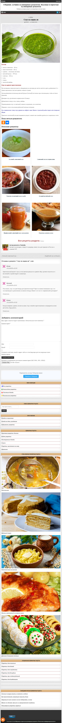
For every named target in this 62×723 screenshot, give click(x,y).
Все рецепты (7, 386)
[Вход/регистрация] (57, 12)
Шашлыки (5, 449)
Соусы (31, 17)
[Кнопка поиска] (60, 12)
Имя (3, 344)
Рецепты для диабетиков (10, 679)
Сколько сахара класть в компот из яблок (15, 694)
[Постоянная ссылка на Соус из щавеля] (31, 43)
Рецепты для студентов (9, 669)
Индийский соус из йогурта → (53, 256)
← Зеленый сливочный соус (8, 256)
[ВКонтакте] (7, 122)
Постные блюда (8, 392)
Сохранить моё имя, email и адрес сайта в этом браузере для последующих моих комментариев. (26, 353)
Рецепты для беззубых (9, 673)
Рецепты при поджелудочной (11, 676)
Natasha (27, 22)
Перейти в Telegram (31, 376)
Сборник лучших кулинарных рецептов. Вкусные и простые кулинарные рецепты (31, 5)
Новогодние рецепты (9, 389)
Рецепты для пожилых (9, 663)
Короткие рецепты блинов (10, 433)
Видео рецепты (6, 436)
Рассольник (5, 490)
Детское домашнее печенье (10, 656)
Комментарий (6, 323)
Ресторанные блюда (8, 439)
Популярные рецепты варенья (11, 705)
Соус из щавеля (31, 19)
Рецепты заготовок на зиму (10, 446)
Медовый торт (6, 533)
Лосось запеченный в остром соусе (13, 613)
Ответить (6, 277)
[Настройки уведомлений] (3, 720)
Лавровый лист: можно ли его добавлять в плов (17, 700)
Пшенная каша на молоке (9, 570)
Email (3, 347)
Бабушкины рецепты (8, 424)
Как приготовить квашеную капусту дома (15, 697)
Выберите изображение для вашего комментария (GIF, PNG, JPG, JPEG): (23, 360)
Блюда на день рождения (9, 421)
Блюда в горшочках (8, 418)
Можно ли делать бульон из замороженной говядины (18, 703)
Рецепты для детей (8, 666)
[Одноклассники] (3, 122)
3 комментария (34, 22)
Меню (4, 1)
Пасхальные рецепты (9, 395)
